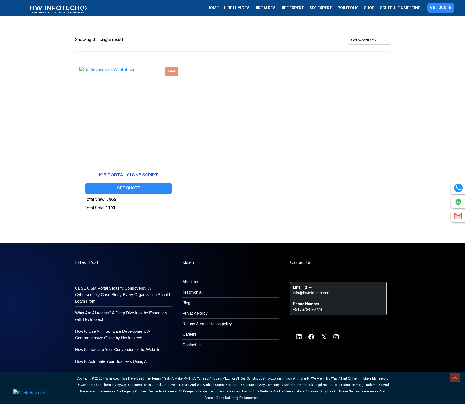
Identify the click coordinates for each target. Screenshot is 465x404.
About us (190, 281)
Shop (369, 8)
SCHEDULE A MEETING (400, 8)
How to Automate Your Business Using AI (111, 361)
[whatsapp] (458, 202)
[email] (458, 216)
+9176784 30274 (307, 309)
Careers (189, 334)
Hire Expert (292, 8)
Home (213, 8)
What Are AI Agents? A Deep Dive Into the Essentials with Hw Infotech (121, 316)
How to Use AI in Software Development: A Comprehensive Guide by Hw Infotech (112, 334)
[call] (458, 188)
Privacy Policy (195, 313)
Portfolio (348, 8)
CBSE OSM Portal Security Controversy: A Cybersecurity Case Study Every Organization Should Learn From (122, 294)
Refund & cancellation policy (207, 323)
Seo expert (320, 8)
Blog (186, 302)
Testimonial (192, 292)
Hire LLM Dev (236, 8)
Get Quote (440, 7)
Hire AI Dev (264, 8)
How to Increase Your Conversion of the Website (117, 349)
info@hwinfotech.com (312, 292)
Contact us (192, 344)
